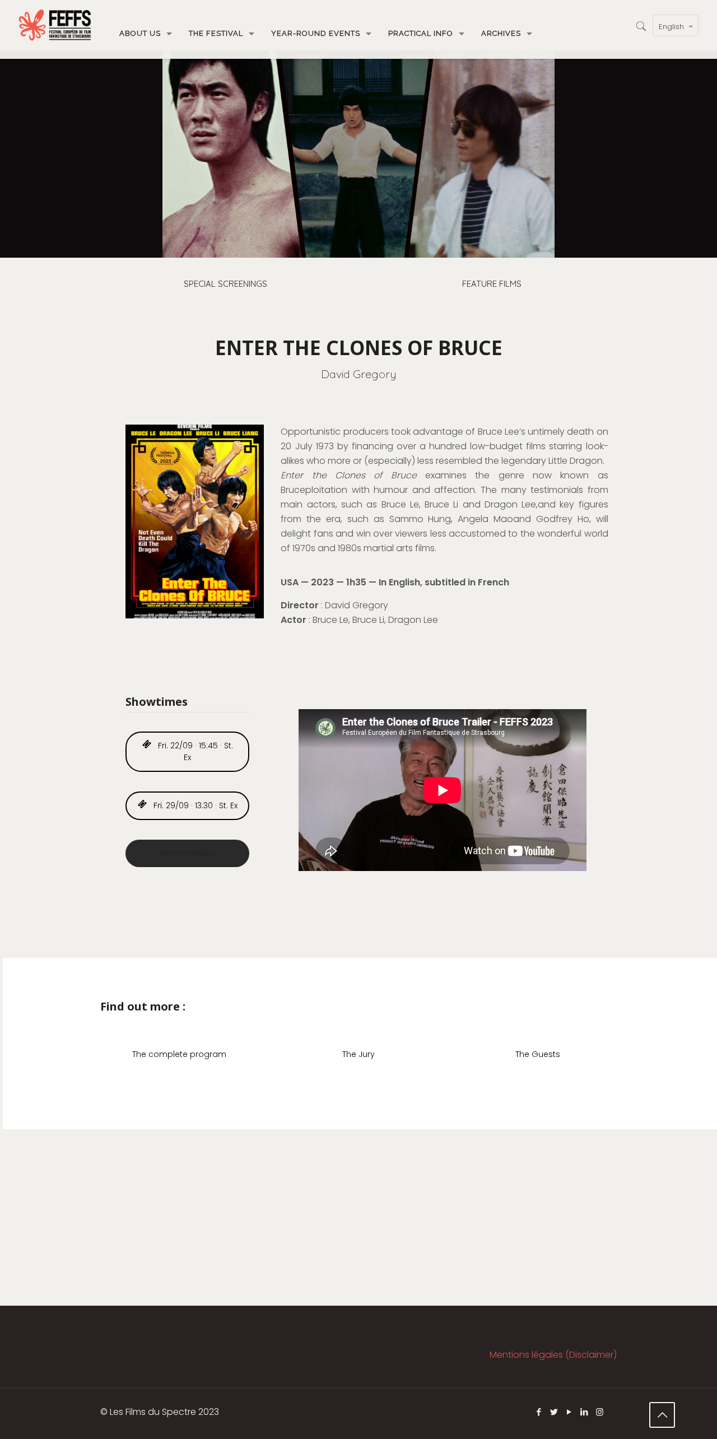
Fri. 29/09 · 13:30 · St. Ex (194, 805)
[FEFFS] (54, 25)
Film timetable (187, 853)
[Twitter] (554, 1412)
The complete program (179, 1054)
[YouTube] (569, 1412)
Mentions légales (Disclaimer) (553, 1354)
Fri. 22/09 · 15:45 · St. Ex (194, 751)
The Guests (537, 1054)
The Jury (358, 1054)
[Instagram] (600, 1412)
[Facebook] (539, 1412)
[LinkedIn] (584, 1412)
